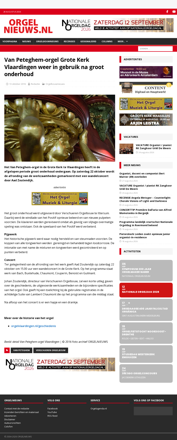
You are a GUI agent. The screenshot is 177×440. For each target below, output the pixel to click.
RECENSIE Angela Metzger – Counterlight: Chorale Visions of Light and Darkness (145, 199)
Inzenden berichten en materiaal (21, 412)
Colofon (8, 426)
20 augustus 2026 (130, 217)
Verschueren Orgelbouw (51, 350)
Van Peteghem (21, 350)
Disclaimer (9, 419)
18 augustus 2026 (130, 241)
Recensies (69, 41)
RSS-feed (52, 415)
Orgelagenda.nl (99, 408)
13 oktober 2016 (17, 83)
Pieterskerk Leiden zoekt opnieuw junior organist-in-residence (144, 235)
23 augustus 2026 (130, 205)
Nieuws (26, 41)
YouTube (52, 412)
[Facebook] (167, 12)
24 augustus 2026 (146, 152)
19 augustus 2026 (130, 229)
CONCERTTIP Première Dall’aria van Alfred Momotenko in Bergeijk (145, 211)
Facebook (53, 408)
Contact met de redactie (16, 408)
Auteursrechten (12, 422)
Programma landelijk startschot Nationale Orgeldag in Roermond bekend (146, 223)
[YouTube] (174, 12)
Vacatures (131, 136)
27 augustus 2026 (130, 180)
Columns (107, 41)
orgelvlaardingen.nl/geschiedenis (33, 326)
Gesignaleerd (88, 41)
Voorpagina (10, 41)
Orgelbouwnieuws (47, 41)
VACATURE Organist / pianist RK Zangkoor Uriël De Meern (154, 146)
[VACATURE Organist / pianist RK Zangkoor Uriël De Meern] (126, 149)
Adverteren (10, 415)
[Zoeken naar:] (155, 48)
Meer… (121, 41)
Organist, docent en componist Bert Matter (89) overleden (142, 175)
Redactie (35, 83)
